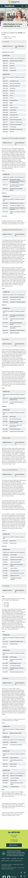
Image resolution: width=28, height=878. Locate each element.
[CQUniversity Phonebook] (22, 6)
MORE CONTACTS (13, 845)
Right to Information (5, 860)
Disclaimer (8, 858)
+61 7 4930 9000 (14, 841)
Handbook (9, 6)
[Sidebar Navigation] (2, 6)
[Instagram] (24, 872)
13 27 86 (14, 837)
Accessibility (13, 858)
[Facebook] (21, 872)
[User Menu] (26, 6)
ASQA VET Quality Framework (16, 860)
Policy (18, 858)
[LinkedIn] (21, 876)
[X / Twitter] (24, 876)
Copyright (3, 858)
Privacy (21, 858)
